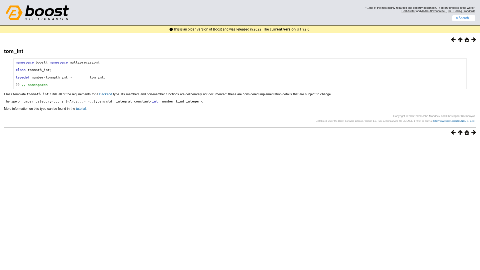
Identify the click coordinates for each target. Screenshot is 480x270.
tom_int (13, 51)
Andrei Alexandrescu (433, 11)
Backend (105, 94)
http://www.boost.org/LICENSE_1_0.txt (453, 121)
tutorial (81, 108)
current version (283, 29)
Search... (465, 18)
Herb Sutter (409, 11)
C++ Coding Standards (461, 11)
